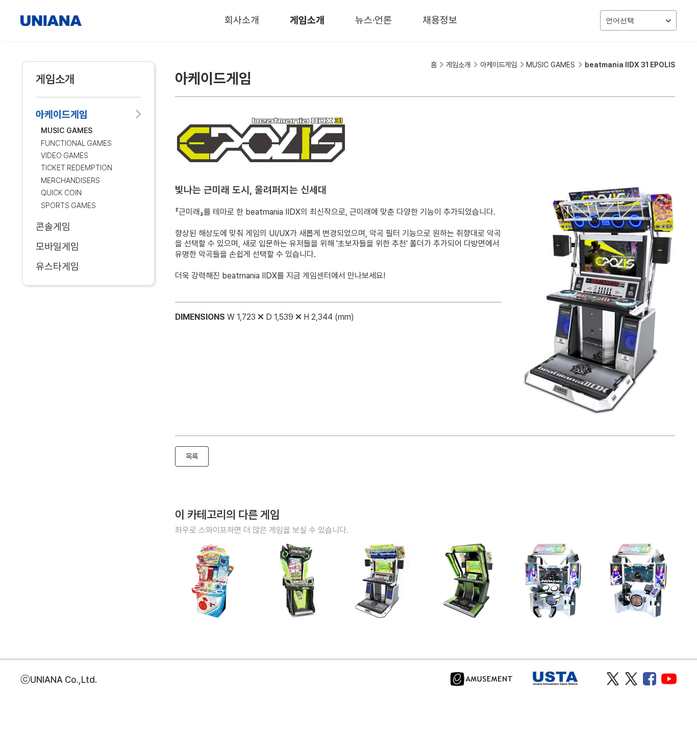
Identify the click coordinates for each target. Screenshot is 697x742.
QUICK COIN (61, 192)
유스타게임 (57, 266)
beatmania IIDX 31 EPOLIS (630, 64)
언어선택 (620, 20)
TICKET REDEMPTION (76, 167)
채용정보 (439, 20)
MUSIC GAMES (66, 130)
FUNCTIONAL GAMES (76, 143)
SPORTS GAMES (68, 205)
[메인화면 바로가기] (51, 20)
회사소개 (242, 20)
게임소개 (307, 20)
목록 (192, 456)
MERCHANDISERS (70, 180)
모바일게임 (57, 246)
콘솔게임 (53, 227)
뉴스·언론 (373, 20)
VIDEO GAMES (64, 155)
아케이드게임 (62, 114)
